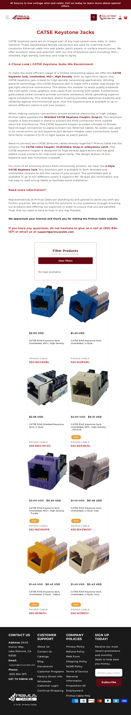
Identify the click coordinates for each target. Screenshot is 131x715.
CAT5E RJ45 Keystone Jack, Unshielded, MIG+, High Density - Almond (88, 427)
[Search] (94, 17)
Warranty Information (74, 678)
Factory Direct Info (49, 676)
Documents (45, 666)
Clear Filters (65, 260)
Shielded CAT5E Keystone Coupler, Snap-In (73, 117)
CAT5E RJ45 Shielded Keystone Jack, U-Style (46, 425)
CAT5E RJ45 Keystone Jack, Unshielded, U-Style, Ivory (86, 593)
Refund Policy (75, 651)
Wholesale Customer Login (48, 683)
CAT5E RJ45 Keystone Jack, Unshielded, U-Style (86, 342)
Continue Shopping (50, 690)
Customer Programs (50, 671)
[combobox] (64, 17)
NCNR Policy (74, 666)
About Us (43, 646)
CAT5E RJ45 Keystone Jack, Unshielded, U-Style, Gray (86, 509)
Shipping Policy (76, 661)
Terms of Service (77, 671)
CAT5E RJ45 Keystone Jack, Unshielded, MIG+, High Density (46, 342)
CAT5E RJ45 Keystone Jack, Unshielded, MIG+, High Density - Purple (46, 511)
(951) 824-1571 (18, 674)
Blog (40, 661)
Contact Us (44, 651)
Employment (74, 690)
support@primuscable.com (56, 231)
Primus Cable (29, 704)
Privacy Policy (75, 646)
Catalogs (43, 656)
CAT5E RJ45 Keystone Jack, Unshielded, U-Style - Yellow (44, 593)
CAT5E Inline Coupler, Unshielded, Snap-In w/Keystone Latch (67, 146)
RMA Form (73, 656)
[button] (7, 17)
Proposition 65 (75, 685)
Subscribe (108, 682)
